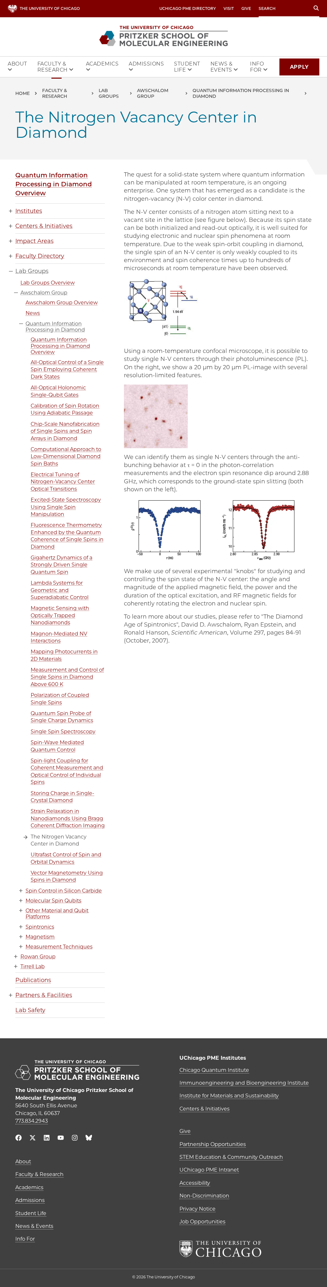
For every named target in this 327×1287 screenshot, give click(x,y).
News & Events (222, 67)
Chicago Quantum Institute (214, 1070)
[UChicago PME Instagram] (75, 1138)
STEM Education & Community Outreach (231, 1157)
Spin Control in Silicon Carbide (64, 891)
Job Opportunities (202, 1222)
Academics (102, 64)
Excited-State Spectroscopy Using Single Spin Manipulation (66, 507)
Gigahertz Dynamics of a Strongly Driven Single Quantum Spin (61, 565)
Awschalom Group (152, 93)
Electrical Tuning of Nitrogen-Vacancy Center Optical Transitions (63, 482)
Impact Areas (34, 241)
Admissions (146, 64)
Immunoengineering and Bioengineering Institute (244, 1083)
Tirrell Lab (32, 966)
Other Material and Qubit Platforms (57, 914)
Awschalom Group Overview (62, 303)
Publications (33, 980)
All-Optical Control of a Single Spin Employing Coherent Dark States (67, 369)
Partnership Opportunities (212, 1144)
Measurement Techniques (59, 947)
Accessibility (194, 1183)
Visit (229, 8)
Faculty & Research (53, 67)
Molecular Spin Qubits (53, 901)
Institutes (28, 211)
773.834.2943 (31, 1121)
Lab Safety (30, 1010)
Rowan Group (38, 957)
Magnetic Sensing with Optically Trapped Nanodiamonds (60, 615)
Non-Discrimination (204, 1196)
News (33, 313)
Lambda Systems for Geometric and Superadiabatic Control (59, 590)
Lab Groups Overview (47, 283)
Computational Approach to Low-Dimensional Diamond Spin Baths (66, 456)
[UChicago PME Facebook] (18, 1138)
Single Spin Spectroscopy (63, 732)
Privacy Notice (197, 1209)
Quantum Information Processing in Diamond (241, 93)
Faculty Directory (39, 256)
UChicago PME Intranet (209, 1170)
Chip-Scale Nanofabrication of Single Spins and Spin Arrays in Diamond (65, 431)
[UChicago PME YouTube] (60, 1138)
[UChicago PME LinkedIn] (46, 1138)
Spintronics (40, 927)
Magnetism (40, 937)
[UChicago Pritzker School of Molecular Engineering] (81, 1071)
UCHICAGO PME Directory (187, 8)
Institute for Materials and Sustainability (229, 1096)
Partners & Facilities (43, 995)
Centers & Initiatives (43, 226)
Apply (299, 67)
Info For (257, 67)
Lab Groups (109, 93)
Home (22, 93)
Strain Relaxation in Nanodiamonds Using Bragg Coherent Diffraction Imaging (68, 818)
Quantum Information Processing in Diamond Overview (53, 184)
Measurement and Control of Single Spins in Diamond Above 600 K (67, 677)
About (17, 64)
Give (246, 8)
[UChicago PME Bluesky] (89, 1139)
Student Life (187, 67)
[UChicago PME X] (32, 1138)
